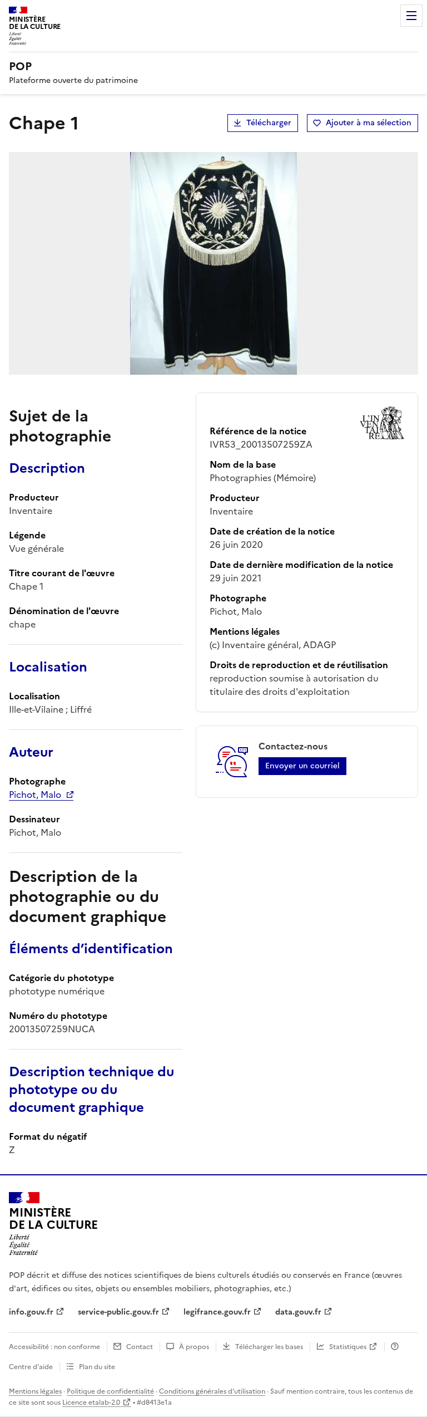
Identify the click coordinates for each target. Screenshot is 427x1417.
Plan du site (97, 1367)
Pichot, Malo (35, 794)
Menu (411, 15)
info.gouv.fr (31, 1312)
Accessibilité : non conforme (54, 1347)
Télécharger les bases (269, 1347)
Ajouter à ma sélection (368, 123)
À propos (194, 1347)
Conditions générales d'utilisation (212, 1391)
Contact (139, 1347)
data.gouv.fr (298, 1312)
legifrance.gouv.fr (217, 1312)
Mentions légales (35, 1391)
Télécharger (268, 123)
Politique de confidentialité (110, 1391)
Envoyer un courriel (302, 766)
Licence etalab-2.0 (91, 1403)
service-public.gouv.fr (118, 1312)
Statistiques (347, 1347)
